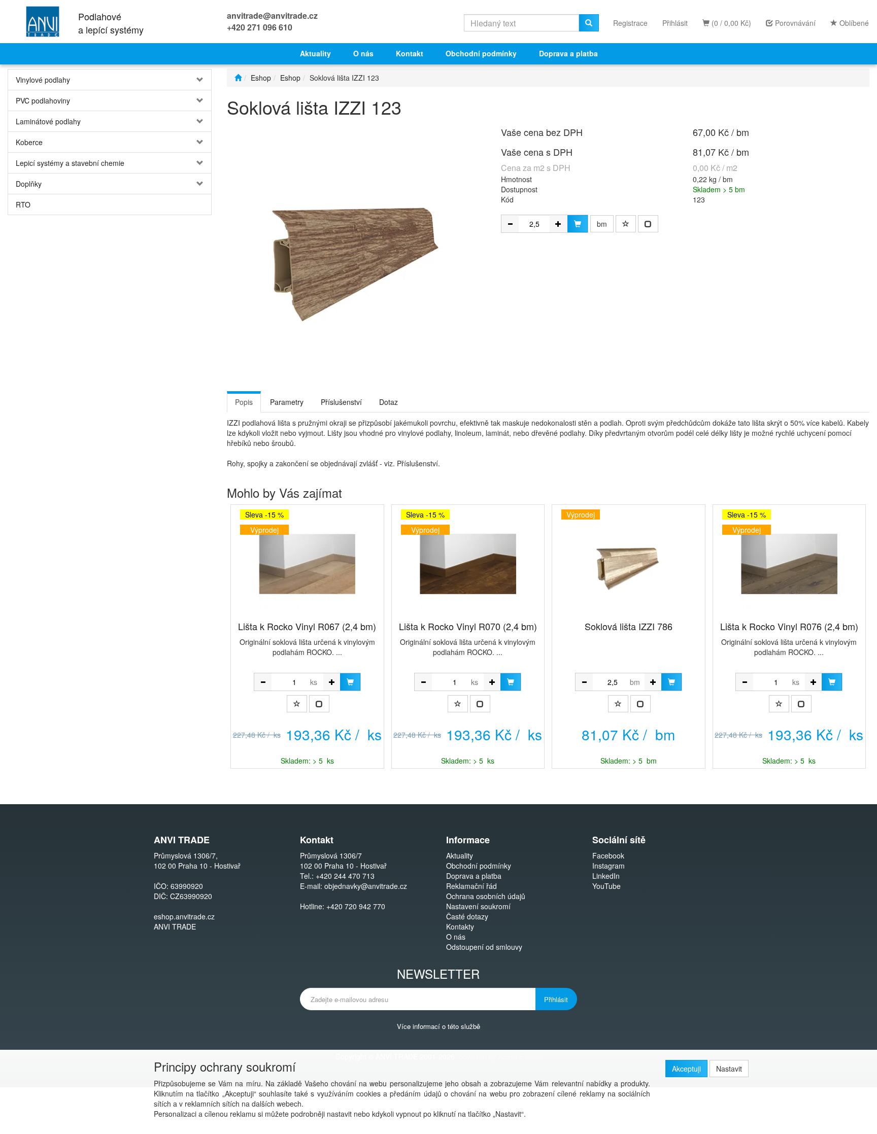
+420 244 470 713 (345, 876)
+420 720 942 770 (355, 906)
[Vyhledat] (589, 22)
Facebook (608, 855)
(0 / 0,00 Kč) (730, 23)
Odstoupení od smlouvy (484, 947)
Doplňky (29, 184)
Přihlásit (675, 23)
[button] (194, 80)
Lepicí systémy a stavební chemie (70, 163)
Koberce (29, 142)
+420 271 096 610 (259, 27)
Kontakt (409, 53)
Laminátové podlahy (48, 121)
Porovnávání (794, 23)
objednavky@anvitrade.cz (365, 886)
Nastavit (729, 1068)
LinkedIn (606, 876)
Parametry (286, 402)
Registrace (630, 23)
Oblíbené (853, 23)
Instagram (608, 866)
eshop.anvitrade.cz (184, 916)
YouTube (606, 886)
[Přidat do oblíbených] (626, 223)
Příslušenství (341, 402)
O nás (363, 53)
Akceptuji (686, 1068)
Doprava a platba (568, 53)
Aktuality (315, 53)
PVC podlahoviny (43, 100)
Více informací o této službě (438, 1025)
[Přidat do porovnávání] (648, 223)
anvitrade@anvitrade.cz (272, 15)
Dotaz (388, 402)
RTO (23, 204)
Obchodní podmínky (481, 53)
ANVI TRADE (175, 926)
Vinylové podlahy (43, 80)
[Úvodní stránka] (238, 78)
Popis (244, 402)
